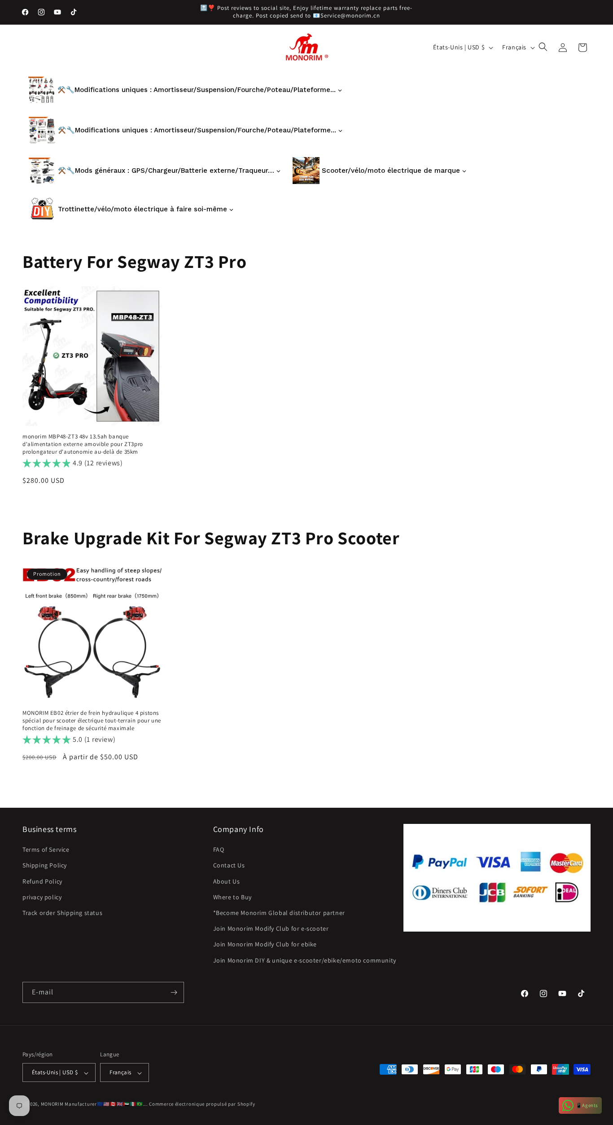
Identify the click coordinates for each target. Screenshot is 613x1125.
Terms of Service (46, 850)
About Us (226, 881)
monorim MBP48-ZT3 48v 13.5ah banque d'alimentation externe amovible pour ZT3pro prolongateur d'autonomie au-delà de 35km (82, 444)
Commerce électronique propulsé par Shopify (202, 1104)
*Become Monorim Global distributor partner (279, 913)
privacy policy (41, 897)
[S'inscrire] (174, 992)
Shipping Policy (44, 866)
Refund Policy (42, 881)
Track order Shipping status (62, 913)
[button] (544, 47)
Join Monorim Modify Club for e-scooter (271, 929)
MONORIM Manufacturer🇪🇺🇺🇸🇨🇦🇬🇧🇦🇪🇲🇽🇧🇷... (94, 1104)
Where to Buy (232, 897)
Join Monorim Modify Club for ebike (265, 945)
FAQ (218, 850)
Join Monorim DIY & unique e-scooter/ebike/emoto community (304, 960)
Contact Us (229, 866)
